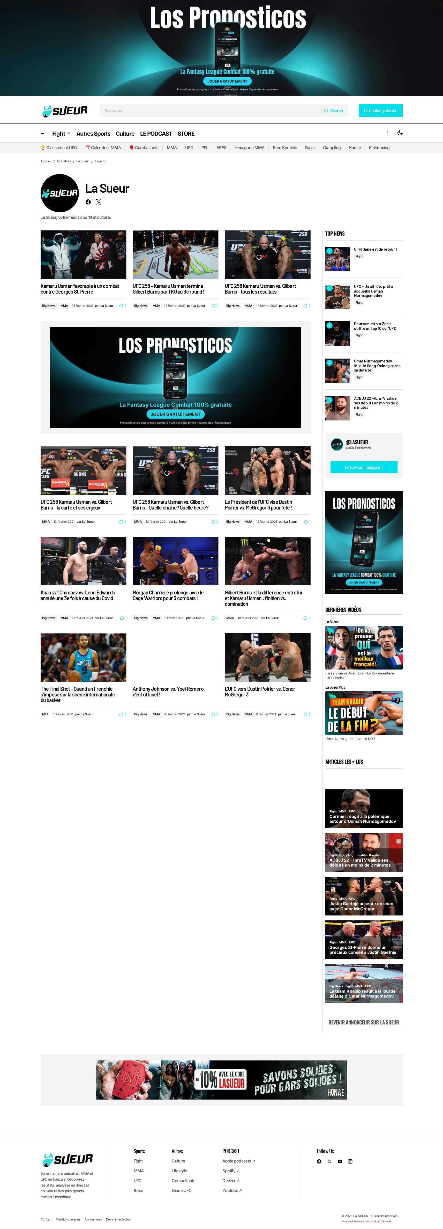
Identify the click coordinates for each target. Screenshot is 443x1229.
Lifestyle (179, 1170)
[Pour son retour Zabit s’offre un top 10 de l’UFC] (337, 333)
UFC (189, 147)
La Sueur (82, 161)
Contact (46, 1219)
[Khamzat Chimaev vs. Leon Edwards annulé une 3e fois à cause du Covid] (83, 561)
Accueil (46, 161)
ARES (221, 147)
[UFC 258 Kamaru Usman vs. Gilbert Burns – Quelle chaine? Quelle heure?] (176, 470)
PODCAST (230, 1151)
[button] (43, 133)
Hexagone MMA (249, 147)
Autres (177, 1151)
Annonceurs (93, 1219)
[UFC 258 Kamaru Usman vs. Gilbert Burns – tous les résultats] (268, 254)
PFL (204, 147)
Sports (139, 1151)
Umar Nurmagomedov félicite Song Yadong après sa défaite (377, 365)
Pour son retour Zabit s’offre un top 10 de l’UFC (375, 325)
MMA (172, 147)
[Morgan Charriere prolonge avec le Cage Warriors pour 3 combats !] (176, 561)
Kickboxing (379, 147)
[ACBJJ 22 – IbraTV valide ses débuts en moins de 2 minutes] (337, 408)
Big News (48, 306)
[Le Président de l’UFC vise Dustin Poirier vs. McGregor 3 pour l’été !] (268, 470)
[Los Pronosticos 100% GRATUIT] (221, 49)
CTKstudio (385, 1221)
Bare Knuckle (285, 147)
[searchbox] (210, 110)
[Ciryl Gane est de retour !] (337, 259)
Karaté (355, 147)
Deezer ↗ (230, 1180)
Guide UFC (181, 1190)
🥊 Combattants (144, 147)
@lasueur (357, 442)
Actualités (64, 161)
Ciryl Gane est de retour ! (375, 249)
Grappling (332, 147)
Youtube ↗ (232, 1190)
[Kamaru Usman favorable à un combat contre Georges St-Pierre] (83, 254)
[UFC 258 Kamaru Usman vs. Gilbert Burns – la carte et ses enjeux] (83, 470)
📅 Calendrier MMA (103, 147)
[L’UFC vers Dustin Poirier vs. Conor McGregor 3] (268, 657)
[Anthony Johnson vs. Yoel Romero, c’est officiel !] (176, 657)
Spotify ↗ (230, 1170)
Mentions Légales (68, 1219)
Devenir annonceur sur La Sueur (363, 1022)
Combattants (183, 1180)
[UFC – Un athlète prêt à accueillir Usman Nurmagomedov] (337, 296)
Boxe (309, 147)
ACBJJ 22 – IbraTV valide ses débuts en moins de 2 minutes (376, 403)
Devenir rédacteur (119, 1219)
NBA (45, 714)
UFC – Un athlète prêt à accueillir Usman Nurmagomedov (373, 291)
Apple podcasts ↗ (238, 1160)
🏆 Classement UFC (59, 147)
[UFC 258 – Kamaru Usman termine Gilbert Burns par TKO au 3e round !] (176, 254)
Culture (178, 1160)
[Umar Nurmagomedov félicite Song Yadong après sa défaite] (337, 371)
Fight (359, 256)
